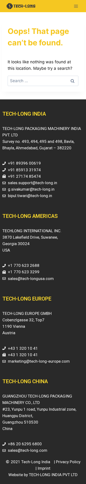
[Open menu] (75, 6)
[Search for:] (43, 80)
